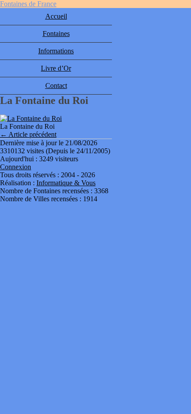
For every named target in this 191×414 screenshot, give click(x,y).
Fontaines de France (28, 4)
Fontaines (56, 33)
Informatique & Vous (66, 183)
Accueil (56, 16)
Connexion (15, 167)
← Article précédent (28, 134)
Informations (56, 51)
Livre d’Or (56, 68)
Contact (56, 85)
